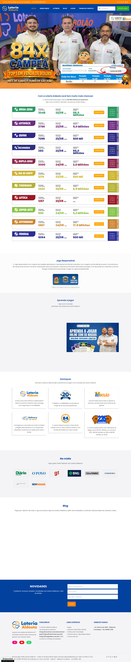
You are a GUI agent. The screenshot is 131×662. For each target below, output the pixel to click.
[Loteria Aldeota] (10, 8)
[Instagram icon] (127, 2)
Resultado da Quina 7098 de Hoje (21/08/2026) (103, 535)
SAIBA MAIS (99, 224)
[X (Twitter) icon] (122, 2)
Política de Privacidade (75, 632)
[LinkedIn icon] (125, 2)
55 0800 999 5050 (39, 2)
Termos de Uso (72, 636)
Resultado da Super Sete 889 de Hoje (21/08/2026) (76, 535)
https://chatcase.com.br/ (53, 634)
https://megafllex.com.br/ (49, 636)
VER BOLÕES (99, 112)
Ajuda (69, 627)
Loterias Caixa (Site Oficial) (76, 630)
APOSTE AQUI (122, 8)
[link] (66, 281)
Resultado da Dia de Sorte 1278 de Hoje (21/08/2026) (23, 535)
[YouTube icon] (123, 2)
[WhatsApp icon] (118, 2)
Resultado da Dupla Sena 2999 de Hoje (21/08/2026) (23, 561)
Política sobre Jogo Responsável (78, 634)
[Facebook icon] (120, 2)
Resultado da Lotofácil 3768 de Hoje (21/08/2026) (51, 535)
